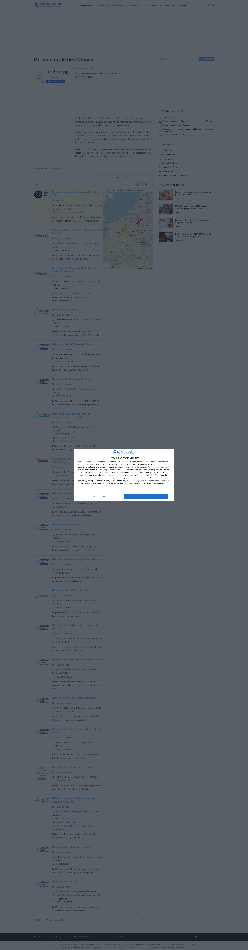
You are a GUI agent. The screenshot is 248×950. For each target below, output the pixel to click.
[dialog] (124, 475)
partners (91, 461)
